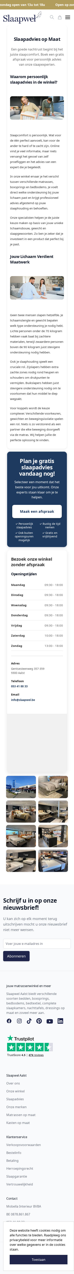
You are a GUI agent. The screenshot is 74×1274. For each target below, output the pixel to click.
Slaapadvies (15, 1099)
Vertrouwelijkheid (19, 1184)
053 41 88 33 (19, 686)
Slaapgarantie (16, 1176)
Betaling (12, 1160)
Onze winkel (15, 1091)
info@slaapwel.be (23, 700)
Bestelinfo (13, 1153)
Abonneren (16, 956)
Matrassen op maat (21, 1115)
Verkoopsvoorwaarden (23, 1145)
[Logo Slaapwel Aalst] (22, 17)
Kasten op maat (18, 1123)
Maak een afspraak (37, 511)
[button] (67, 17)
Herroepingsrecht (19, 1168)
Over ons (13, 1083)
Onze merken (16, 1107)
